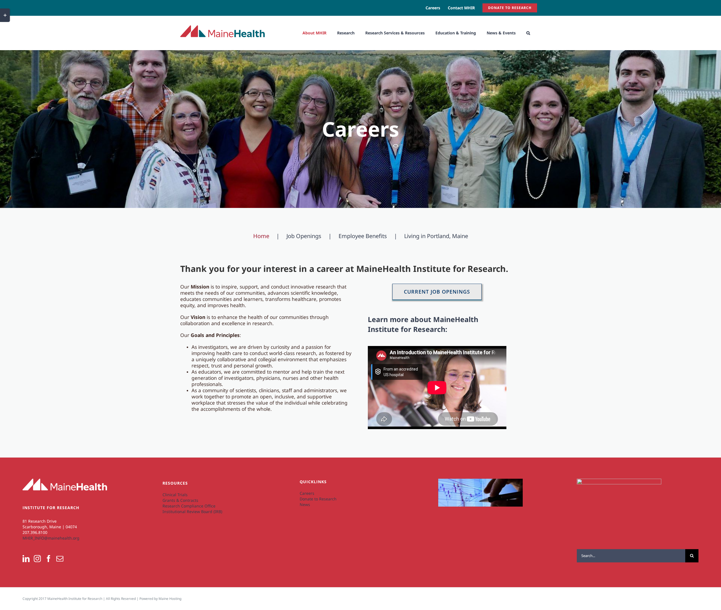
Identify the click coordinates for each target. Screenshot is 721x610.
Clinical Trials (175, 494)
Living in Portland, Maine (436, 236)
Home (261, 236)
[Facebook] (48, 558)
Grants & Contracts (180, 500)
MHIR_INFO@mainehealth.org (51, 538)
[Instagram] (37, 558)
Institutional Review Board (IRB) (192, 511)
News (305, 504)
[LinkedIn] (26, 558)
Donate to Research (318, 499)
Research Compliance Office (189, 506)
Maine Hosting (170, 598)
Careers (307, 493)
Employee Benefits (363, 236)
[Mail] (59, 558)
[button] (528, 33)
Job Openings (303, 236)
